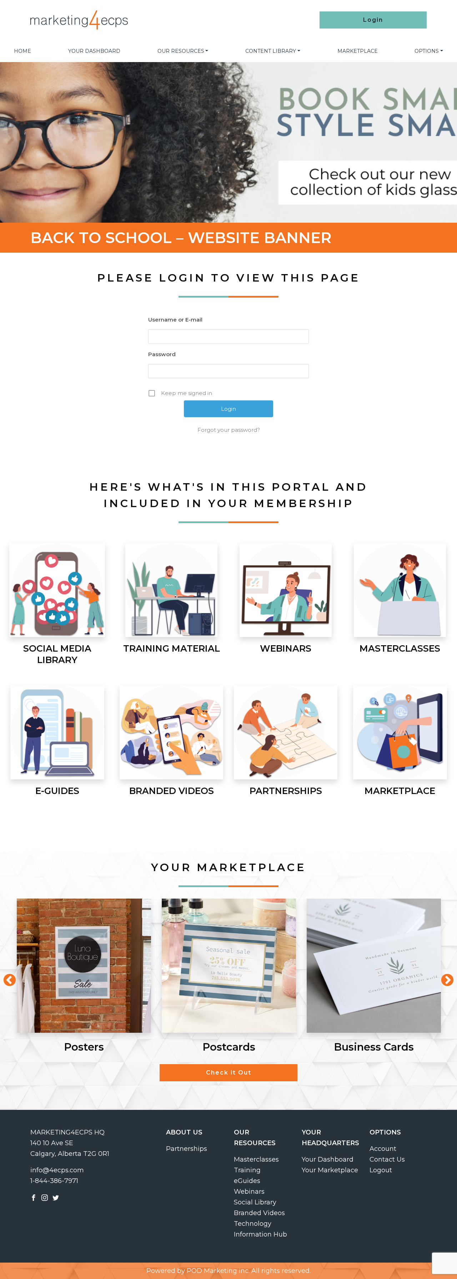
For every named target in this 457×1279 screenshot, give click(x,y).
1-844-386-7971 (54, 1181)
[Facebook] (33, 1197)
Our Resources (180, 51)
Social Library (255, 1202)
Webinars (249, 1191)
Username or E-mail (175, 319)
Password (162, 354)
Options (427, 51)
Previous (6, 977)
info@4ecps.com (57, 1170)
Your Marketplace (330, 1170)
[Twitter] (55, 1197)
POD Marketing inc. (218, 1271)
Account (383, 1149)
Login (373, 19)
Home (22, 51)
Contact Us (387, 1159)
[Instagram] (44, 1197)
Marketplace (357, 51)
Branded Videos (259, 1213)
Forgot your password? (228, 429)
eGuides (247, 1181)
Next (443, 977)
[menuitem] (22, 51)
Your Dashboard (94, 51)
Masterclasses (256, 1159)
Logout (381, 1170)
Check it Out (228, 1072)
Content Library (270, 51)
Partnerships (186, 1149)
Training (247, 1170)
